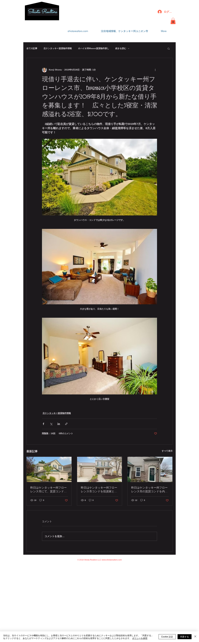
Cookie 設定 (167, 636)
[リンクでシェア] (66, 423)
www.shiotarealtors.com (112, 560)
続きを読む (120, 48)
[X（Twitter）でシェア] (51, 423)
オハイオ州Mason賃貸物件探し (93, 48)
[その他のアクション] (155, 70)
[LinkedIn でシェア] (58, 423)
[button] (173, 21)
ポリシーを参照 (139, 638)
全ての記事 (31, 48)
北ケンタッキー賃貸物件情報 (58, 48)
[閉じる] (195, 637)
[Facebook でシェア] (43, 423)
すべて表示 (167, 451)
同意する (184, 636)
